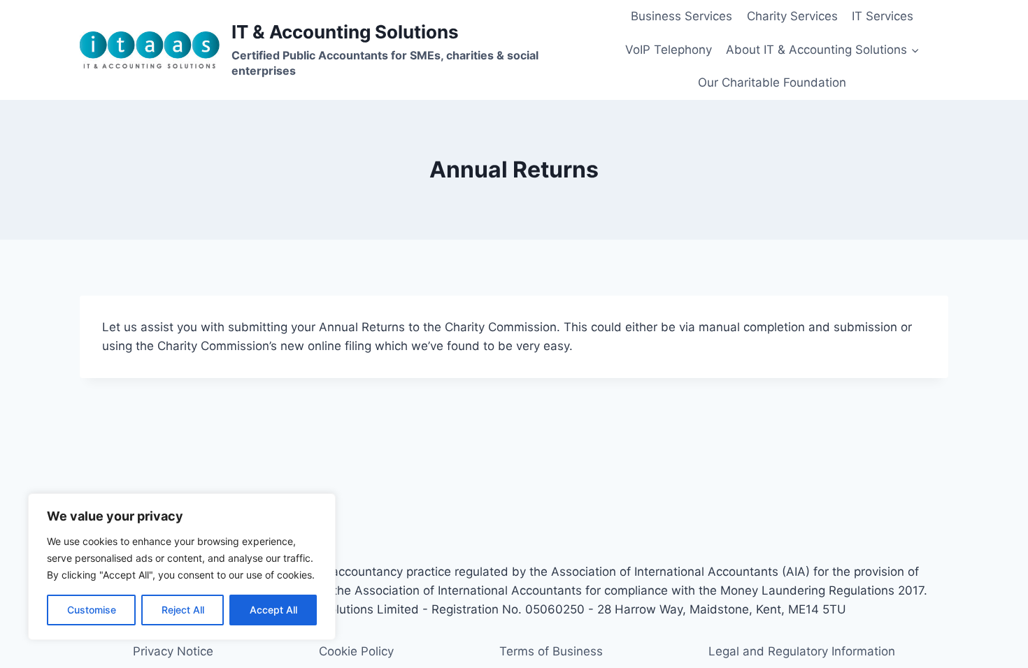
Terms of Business (551, 651)
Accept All (273, 610)
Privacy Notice (173, 651)
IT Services (882, 16)
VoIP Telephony (668, 50)
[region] (182, 566)
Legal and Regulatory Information (801, 651)
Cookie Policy (356, 651)
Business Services (681, 16)
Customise (91, 610)
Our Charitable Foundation (772, 82)
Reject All (183, 610)
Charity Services (792, 16)
